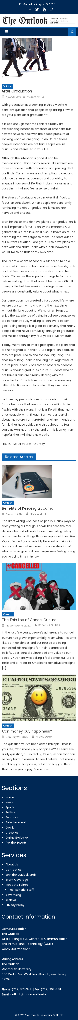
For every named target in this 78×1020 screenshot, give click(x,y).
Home (10, 797)
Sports (10, 807)
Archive (11, 900)
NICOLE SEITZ (38, 514)
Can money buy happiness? (27, 731)
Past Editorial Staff (21, 890)
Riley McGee (44, 737)
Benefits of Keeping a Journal (28, 508)
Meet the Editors (17, 885)
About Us (12, 864)
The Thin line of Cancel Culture (29, 619)
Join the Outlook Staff (21, 875)
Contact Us (13, 870)
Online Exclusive (17, 838)
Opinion (7, 86)
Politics (10, 812)
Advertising (13, 895)
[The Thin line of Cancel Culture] (39, 586)
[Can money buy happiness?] (39, 698)
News (9, 802)
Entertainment (16, 822)
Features (12, 817)
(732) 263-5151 (51, 989)
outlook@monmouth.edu (28, 994)
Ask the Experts (16, 843)
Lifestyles (12, 833)
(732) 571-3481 (22, 989)
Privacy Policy (15, 905)
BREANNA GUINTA (49, 625)
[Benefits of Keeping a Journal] (39, 481)
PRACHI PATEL (35, 97)
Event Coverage (17, 880)
